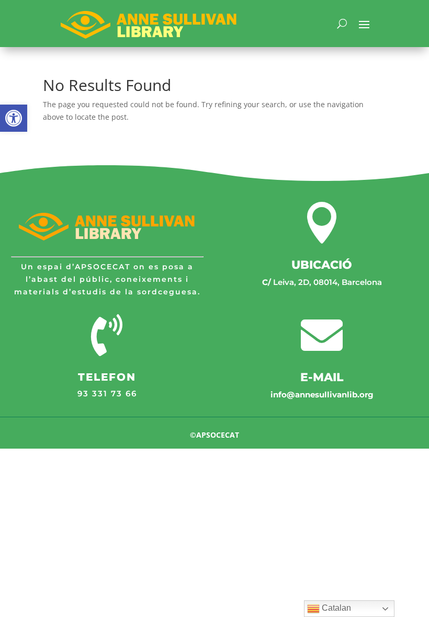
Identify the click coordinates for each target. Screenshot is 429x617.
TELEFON (107, 377)
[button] (13, 118)
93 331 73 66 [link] (107, 393)
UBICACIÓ (321, 265)
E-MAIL (321, 377)
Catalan (335, 607)
